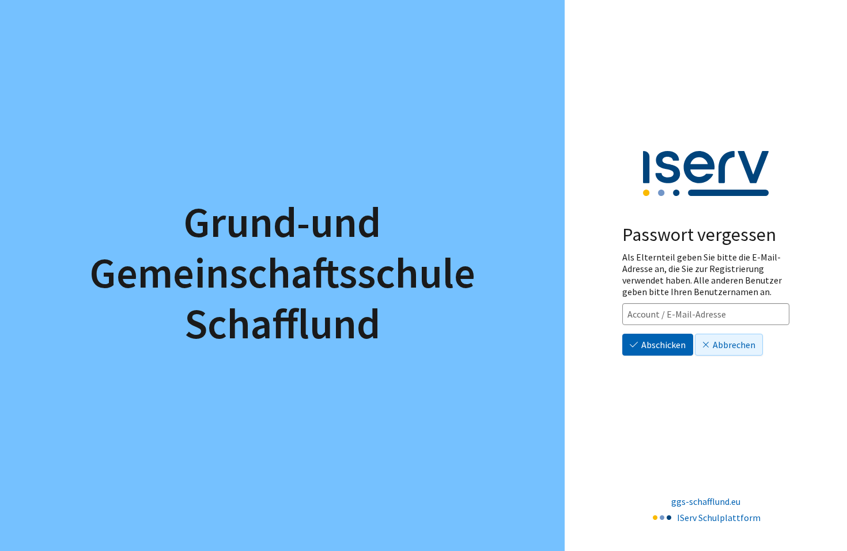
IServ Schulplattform (719, 517)
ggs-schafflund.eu (705, 501)
